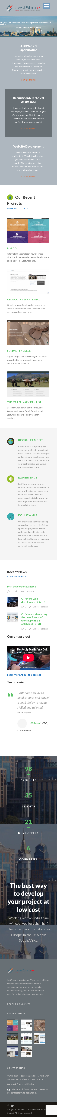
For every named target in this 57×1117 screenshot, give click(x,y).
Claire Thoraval (26, 591)
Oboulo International (23, 299)
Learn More (28, 80)
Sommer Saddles (19, 350)
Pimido (12, 248)
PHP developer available (21, 586)
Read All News (15, 577)
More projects (16, 208)
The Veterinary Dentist (24, 402)
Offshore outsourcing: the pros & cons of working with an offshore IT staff (34, 619)
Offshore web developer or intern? (33, 600)
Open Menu (46, 6)
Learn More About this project (24, 674)
